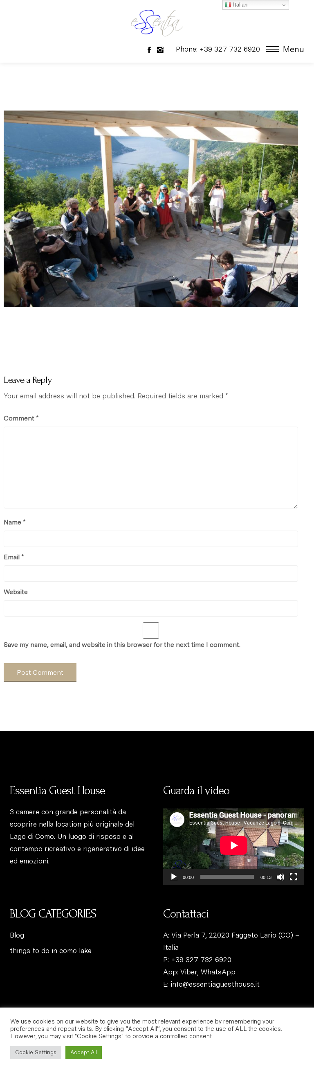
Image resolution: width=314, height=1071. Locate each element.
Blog (17, 935)
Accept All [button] (83, 1052)
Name (14, 522)
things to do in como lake (51, 951)
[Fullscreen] (293, 877)
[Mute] (280, 877)
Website (16, 592)
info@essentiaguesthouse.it (215, 984)
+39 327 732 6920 (201, 960)
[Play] (174, 877)
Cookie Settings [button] (35, 1052)
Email (14, 557)
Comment (21, 418)
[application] (233, 845)
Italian (239, 5)
